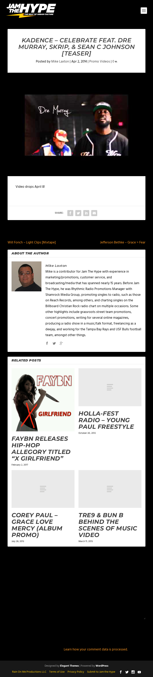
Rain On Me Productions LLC (29, 672)
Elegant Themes (69, 666)
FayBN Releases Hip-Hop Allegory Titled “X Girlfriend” (41, 448)
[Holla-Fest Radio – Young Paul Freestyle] (109, 387)
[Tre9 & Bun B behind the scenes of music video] (109, 489)
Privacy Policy (76, 672)
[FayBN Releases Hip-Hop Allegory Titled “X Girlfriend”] (43, 399)
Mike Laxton (60, 61)
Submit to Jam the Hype (101, 672)
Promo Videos (99, 61)
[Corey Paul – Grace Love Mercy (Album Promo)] (43, 489)
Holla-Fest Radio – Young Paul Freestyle (106, 420)
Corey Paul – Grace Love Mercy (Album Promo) (37, 525)
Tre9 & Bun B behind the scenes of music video (107, 525)
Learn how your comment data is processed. (96, 649)
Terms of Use (57, 672)
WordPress (102, 666)
